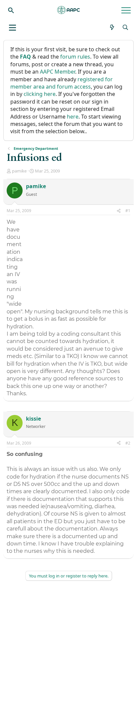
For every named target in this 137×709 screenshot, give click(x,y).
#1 (127, 210)
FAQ (25, 56)
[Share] (118, 211)
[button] (12, 27)
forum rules (75, 56)
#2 (127, 443)
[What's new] (112, 27)
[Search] (11, 10)
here (72, 116)
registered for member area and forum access (61, 83)
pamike (19, 171)
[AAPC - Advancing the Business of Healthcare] (68, 10)
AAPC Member (57, 71)
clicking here (40, 94)
